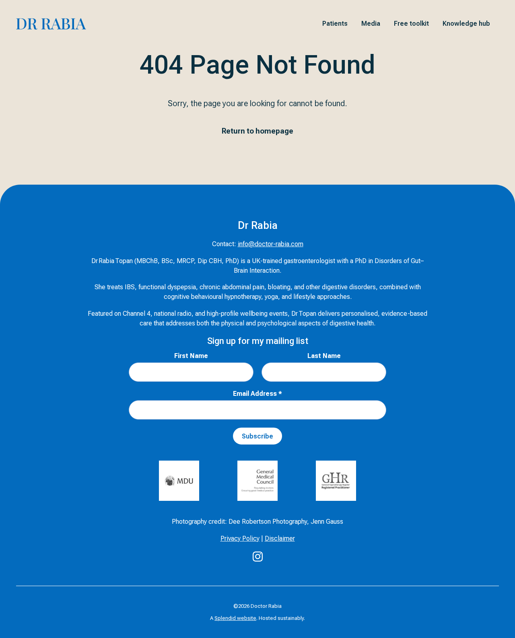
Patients (335, 23)
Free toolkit (411, 23)
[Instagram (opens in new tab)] (258, 557)
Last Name (324, 356)
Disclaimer (280, 538)
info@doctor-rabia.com (270, 244)
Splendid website (235, 618)
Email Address (257, 393)
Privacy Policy (240, 538)
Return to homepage (257, 131)
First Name (191, 356)
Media (370, 23)
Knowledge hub (466, 23)
